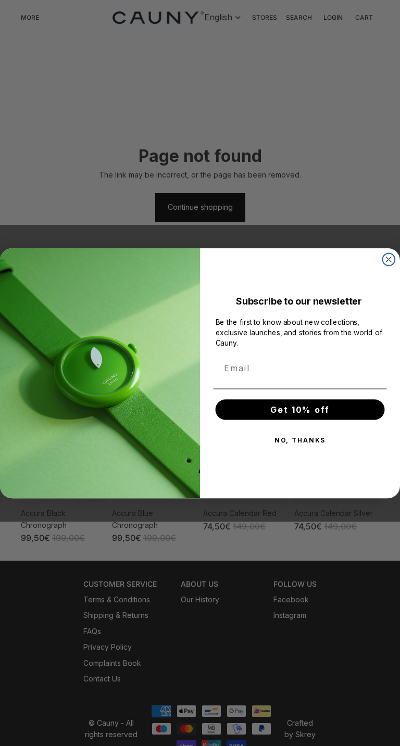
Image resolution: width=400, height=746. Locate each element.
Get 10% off (299, 409)
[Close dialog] (389, 259)
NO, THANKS (300, 440)
